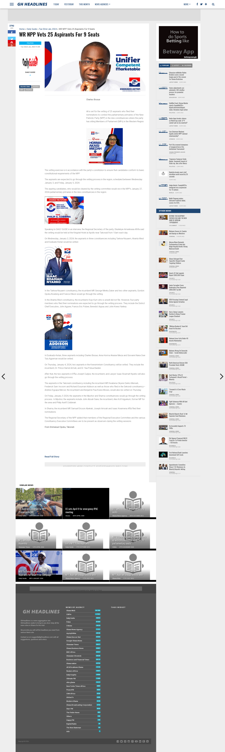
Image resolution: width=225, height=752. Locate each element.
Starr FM (69, 709)
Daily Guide (32, 29)
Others (69, 716)
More (186, 4)
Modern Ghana (72, 701)
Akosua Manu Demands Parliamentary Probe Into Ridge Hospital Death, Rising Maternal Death (178, 245)
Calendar (187, 65)
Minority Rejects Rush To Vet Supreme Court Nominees (178, 415)
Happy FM (70, 720)
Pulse (68, 622)
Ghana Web (70, 611)
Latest (176, 65)
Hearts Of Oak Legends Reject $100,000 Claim (176, 274)
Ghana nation (71, 663)
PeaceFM (70, 690)
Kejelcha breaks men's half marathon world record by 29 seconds (178, 174)
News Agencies (101, 4)
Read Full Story (52, 456)
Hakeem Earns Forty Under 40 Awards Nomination (178, 339)
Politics (36, 86)
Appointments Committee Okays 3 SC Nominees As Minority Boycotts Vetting (177, 467)
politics (29, 89)
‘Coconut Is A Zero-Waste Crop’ (177, 390)
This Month (84, 4)
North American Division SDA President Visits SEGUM (178, 364)
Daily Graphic (71, 675)
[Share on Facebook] (12, 31)
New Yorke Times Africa (75, 686)
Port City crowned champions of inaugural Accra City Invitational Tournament (178, 147)
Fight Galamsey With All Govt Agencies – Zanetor (178, 403)
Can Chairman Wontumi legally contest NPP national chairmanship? (178, 134)
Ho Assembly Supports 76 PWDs (177, 427)
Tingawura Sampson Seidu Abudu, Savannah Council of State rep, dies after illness (178, 161)
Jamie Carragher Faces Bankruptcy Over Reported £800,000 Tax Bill (177, 287)
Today (56, 4)
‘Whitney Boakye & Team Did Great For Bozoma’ (178, 327)
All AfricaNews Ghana (74, 667)
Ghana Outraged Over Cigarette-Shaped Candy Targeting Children (177, 261)
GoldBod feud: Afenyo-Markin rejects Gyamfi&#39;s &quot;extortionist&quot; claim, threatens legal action (178, 106)
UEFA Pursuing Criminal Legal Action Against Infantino (178, 301)
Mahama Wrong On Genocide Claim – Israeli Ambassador (178, 352)
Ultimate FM (71, 679)
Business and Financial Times (77, 660)
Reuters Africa (72, 671)
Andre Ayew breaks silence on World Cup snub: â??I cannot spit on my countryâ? (178, 120)
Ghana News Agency (74, 629)
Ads (68, 731)
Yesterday (69, 4)
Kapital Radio (71, 724)
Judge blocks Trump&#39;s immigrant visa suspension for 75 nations (178, 187)
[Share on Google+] (12, 44)
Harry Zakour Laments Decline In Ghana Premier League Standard (177, 314)
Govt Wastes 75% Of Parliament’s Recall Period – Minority (178, 377)
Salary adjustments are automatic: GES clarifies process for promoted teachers (177, 91)
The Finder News (72, 712)
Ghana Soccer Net (73, 637)
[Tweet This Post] (12, 38)
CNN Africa (70, 694)
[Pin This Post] (12, 41)
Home (22, 29)
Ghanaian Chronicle (73, 656)
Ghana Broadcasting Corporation (79, 705)
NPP (21, 89)
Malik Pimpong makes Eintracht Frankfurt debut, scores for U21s (177, 200)
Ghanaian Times (72, 644)
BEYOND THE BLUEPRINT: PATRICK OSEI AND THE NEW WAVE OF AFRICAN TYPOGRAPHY (178, 219)
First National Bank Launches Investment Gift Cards (178, 454)
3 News (69, 626)
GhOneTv (70, 697)
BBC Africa (70, 652)
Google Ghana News (74, 641)
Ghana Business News (74, 648)
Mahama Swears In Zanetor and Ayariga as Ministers (178, 232)
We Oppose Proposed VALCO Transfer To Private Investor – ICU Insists (178, 440)
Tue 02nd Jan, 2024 (48, 29)
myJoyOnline (71, 633)
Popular (165, 65)
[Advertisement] (64, 115)
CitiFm (68, 614)
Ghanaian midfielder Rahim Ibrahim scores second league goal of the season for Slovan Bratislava (177, 76)
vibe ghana (70, 682)
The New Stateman (73, 728)
